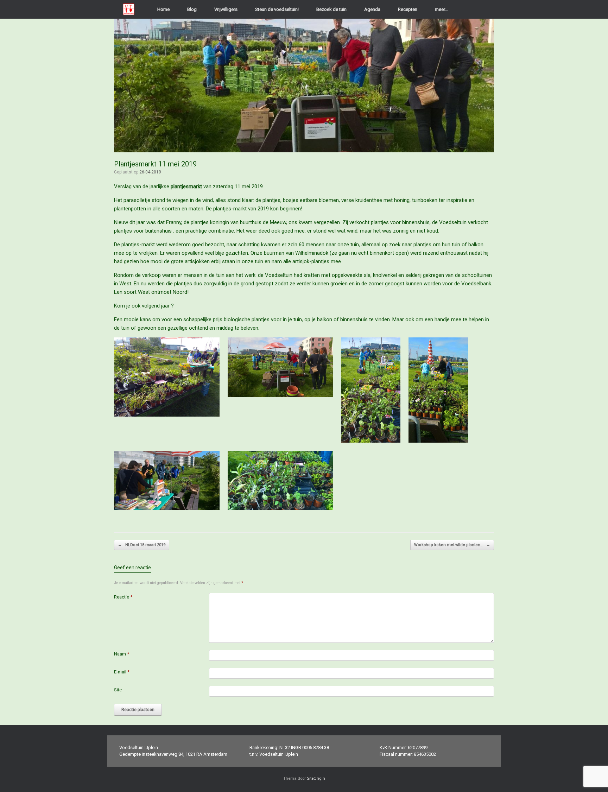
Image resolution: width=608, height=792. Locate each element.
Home (163, 9)
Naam (121, 654)
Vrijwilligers (226, 9)
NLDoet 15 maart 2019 (141, 545)
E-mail (121, 671)
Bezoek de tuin (331, 9)
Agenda (372, 9)
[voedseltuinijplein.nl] (128, 9)
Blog (192, 9)
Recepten (407, 9)
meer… (441, 9)
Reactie (123, 597)
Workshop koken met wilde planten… (452, 545)
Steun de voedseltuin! (277, 9)
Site (118, 689)
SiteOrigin (316, 778)
